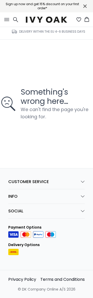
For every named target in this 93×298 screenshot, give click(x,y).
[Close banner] (85, 6)
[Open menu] (5, 19)
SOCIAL (15, 211)
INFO (13, 196)
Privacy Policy (22, 279)
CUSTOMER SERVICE (28, 182)
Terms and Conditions (62, 279)
